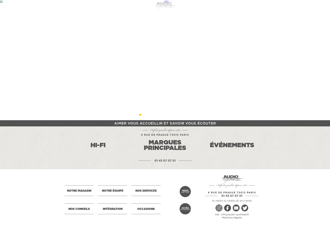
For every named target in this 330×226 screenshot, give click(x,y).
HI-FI (98, 145)
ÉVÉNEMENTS (232, 145)
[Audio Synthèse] (165, 6)
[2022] (165, 60)
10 (190, 115)
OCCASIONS (146, 209)
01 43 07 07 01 (165, 160)
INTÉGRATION (113, 209)
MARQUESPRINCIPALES (165, 145)
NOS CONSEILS (79, 209)
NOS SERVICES (146, 190)
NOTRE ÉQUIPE (112, 190)
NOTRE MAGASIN (79, 190)
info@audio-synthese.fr (235, 214)
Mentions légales (232, 218)
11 (196, 115)
